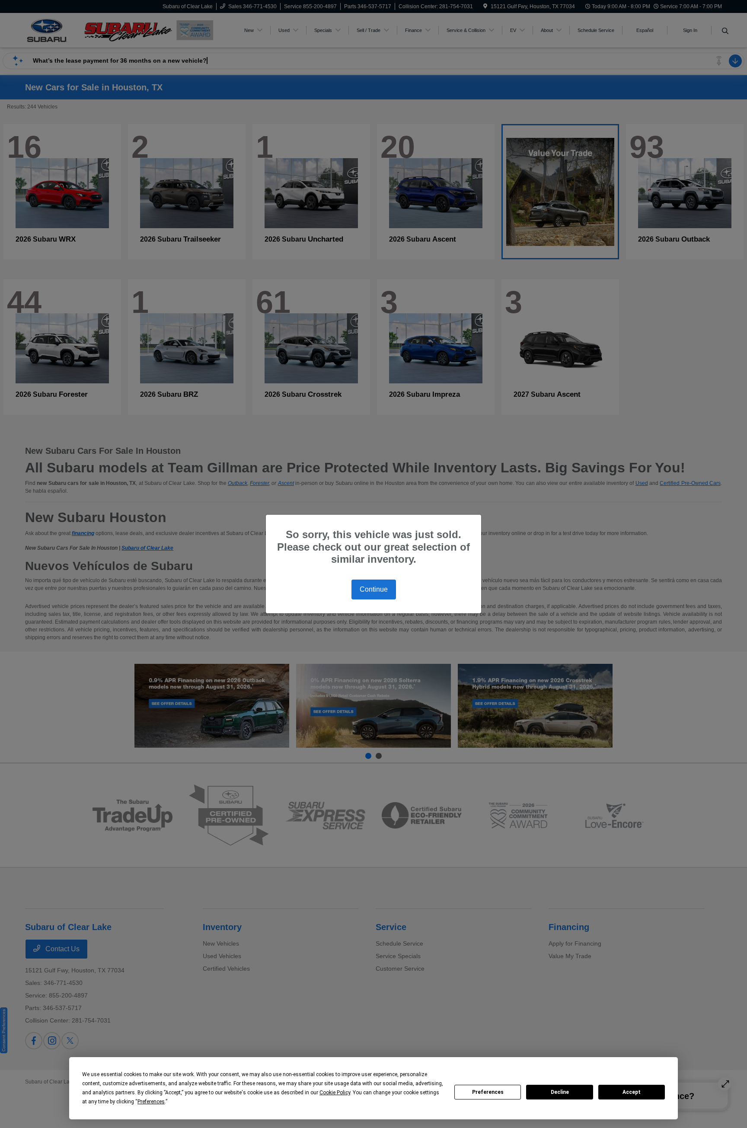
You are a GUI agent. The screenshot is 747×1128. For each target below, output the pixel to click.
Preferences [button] (151, 1102)
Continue (374, 589)
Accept (631, 1092)
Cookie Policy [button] (334, 1093)
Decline (560, 1092)
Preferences (488, 1092)
